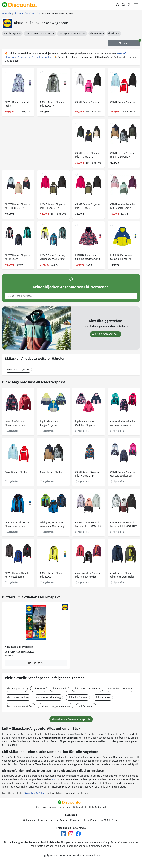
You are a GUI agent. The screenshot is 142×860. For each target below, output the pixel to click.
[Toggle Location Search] (129, 5)
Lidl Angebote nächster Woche (39, 33)
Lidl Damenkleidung (18, 697)
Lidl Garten (39, 688)
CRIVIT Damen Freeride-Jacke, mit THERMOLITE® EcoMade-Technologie (88, 525)
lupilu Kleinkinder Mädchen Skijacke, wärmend (85, 424)
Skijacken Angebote (35, 793)
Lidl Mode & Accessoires (87, 688)
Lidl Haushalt (59, 688)
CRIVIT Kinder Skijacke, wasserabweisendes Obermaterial (122, 424)
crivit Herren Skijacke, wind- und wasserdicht (122, 575)
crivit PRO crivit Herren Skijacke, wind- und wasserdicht (17, 525)
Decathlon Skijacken (18, 369)
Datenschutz (80, 807)
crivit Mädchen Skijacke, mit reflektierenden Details (88, 575)
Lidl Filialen (113, 33)
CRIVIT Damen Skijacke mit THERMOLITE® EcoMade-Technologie (17, 206)
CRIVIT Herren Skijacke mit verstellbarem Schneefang (17, 575)
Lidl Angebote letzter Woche (72, 33)
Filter (125, 43)
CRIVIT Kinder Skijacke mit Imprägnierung (122, 206)
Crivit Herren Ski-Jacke (52, 472)
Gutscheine (29, 820)
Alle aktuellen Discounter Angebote (71, 719)
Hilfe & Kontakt (97, 807)
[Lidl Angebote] (7, 23)
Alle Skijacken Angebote (105, 334)
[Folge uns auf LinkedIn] (63, 833)
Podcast (52, 807)
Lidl (54, 779)
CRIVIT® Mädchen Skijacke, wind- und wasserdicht (15, 424)
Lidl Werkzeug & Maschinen (55, 706)
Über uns (41, 807)
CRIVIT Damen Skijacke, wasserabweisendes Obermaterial (123, 474)
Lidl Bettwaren (86, 706)
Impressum (65, 807)
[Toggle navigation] (136, 5)
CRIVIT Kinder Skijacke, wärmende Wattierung (52, 257)
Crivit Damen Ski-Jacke (17, 472)
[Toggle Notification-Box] (118, 5)
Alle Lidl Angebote (12, 33)
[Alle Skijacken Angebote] (36, 327)
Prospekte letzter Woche (83, 820)
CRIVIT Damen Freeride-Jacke (18, 104)
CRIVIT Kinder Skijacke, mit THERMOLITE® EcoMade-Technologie (87, 474)
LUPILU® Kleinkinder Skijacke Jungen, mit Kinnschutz (121, 257)
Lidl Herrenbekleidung (48, 697)
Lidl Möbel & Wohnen (120, 688)
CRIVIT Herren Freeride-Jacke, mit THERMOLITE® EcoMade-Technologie (123, 525)
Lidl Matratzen (103, 697)
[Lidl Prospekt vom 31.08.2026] (36, 622)
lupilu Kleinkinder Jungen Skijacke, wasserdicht (49, 424)
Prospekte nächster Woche (53, 820)
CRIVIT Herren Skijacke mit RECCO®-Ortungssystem (52, 575)
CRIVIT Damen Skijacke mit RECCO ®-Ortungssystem (52, 104)
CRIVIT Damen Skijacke (87, 102)
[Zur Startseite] (21, 4)
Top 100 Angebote (109, 820)
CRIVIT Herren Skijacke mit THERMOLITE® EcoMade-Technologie (87, 155)
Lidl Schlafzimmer (78, 697)
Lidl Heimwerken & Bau (20, 706)
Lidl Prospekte (97, 33)
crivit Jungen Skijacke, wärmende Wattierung (52, 524)
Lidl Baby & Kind (16, 688)
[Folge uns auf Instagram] (70, 833)
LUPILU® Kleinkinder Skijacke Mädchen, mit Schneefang (87, 257)
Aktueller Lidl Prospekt (19, 646)
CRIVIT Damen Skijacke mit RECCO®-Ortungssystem (17, 257)
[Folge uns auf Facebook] (78, 833)
